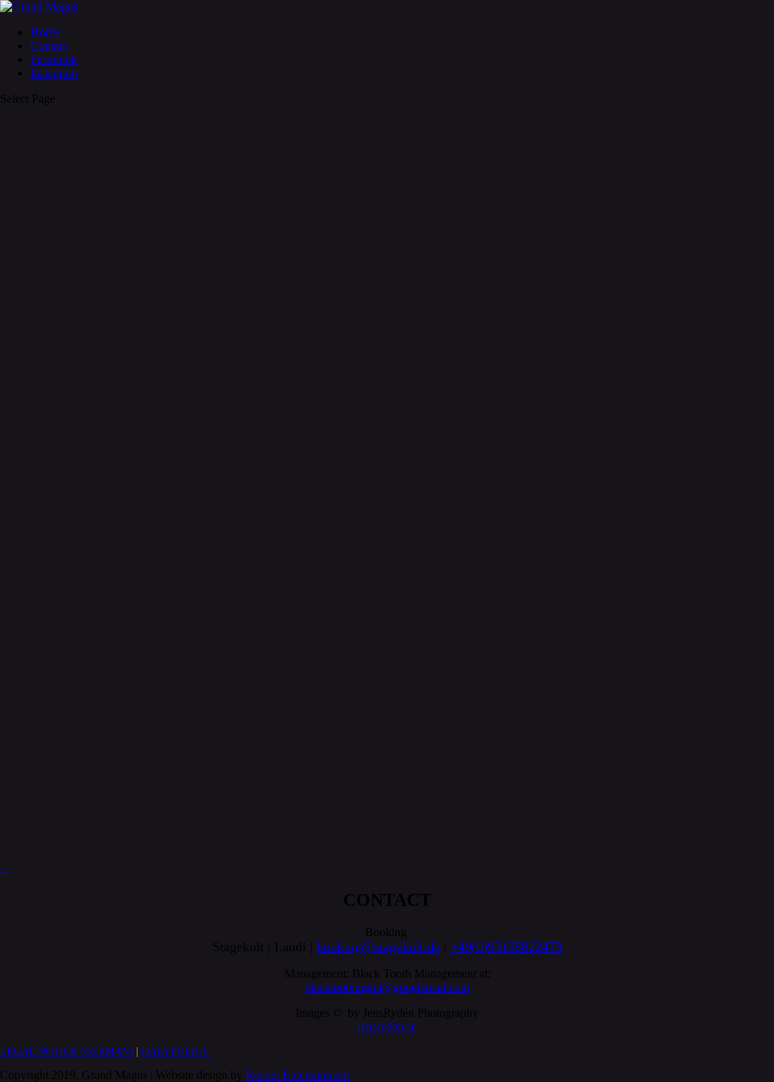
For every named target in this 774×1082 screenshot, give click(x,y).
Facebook (53, 59)
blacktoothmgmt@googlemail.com (387, 987)
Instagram (53, 72)
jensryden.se (387, 1026)
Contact (48, 45)
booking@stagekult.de (378, 946)
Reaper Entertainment (297, 1074)
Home (45, 32)
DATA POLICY (175, 1051)
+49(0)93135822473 (506, 946)
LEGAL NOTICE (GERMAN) (66, 1051)
